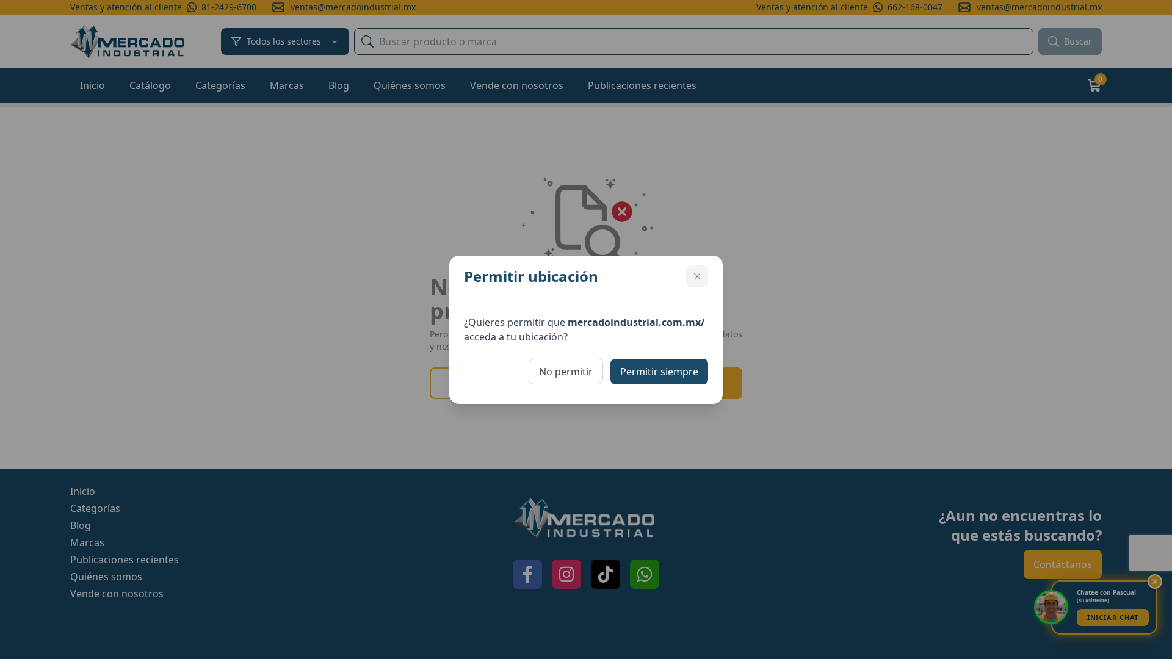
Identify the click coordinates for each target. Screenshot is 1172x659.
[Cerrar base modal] (697, 276)
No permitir (566, 371)
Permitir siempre (659, 371)
